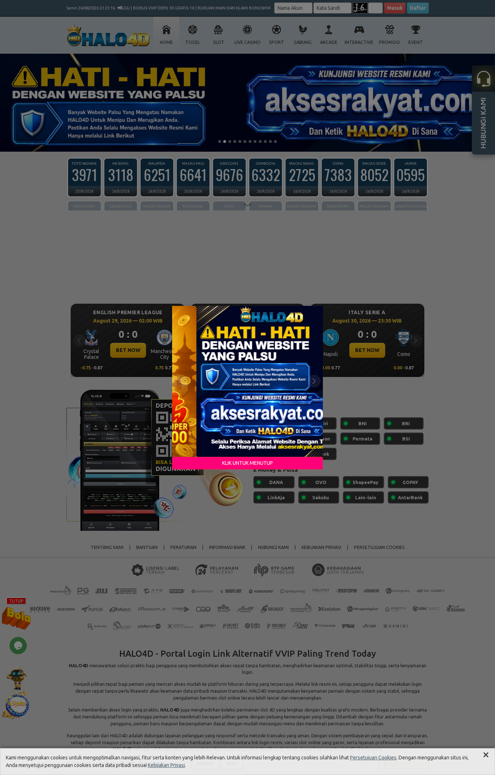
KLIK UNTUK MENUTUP (247, 463)
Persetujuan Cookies (373, 757)
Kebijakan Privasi (166, 765)
